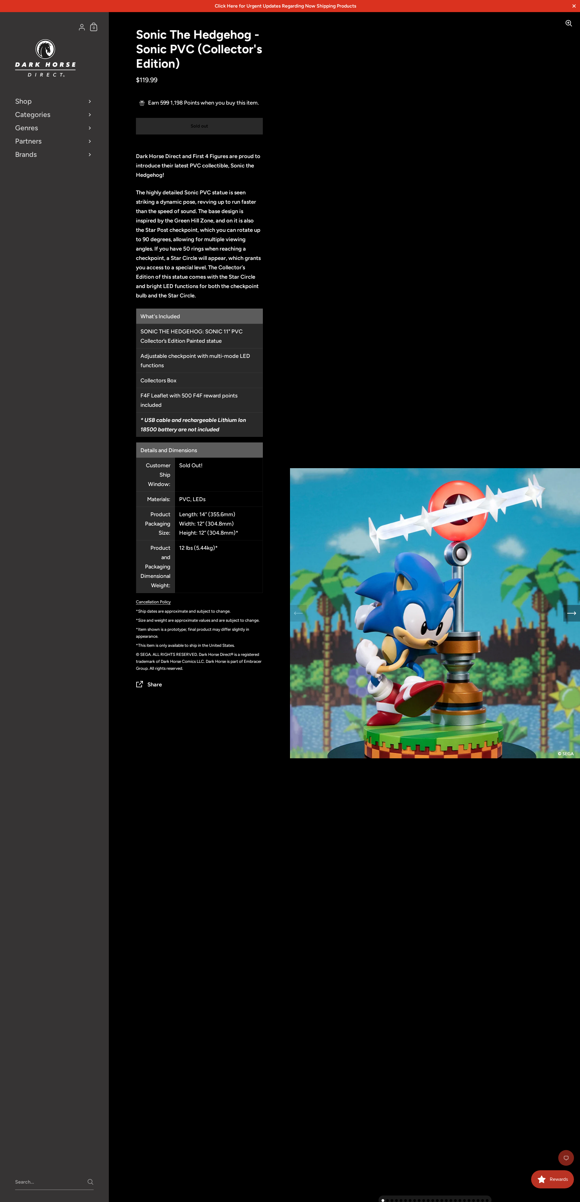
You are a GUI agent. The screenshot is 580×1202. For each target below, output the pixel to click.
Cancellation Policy (153, 601)
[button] (383, 1200)
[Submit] (90, 1182)
